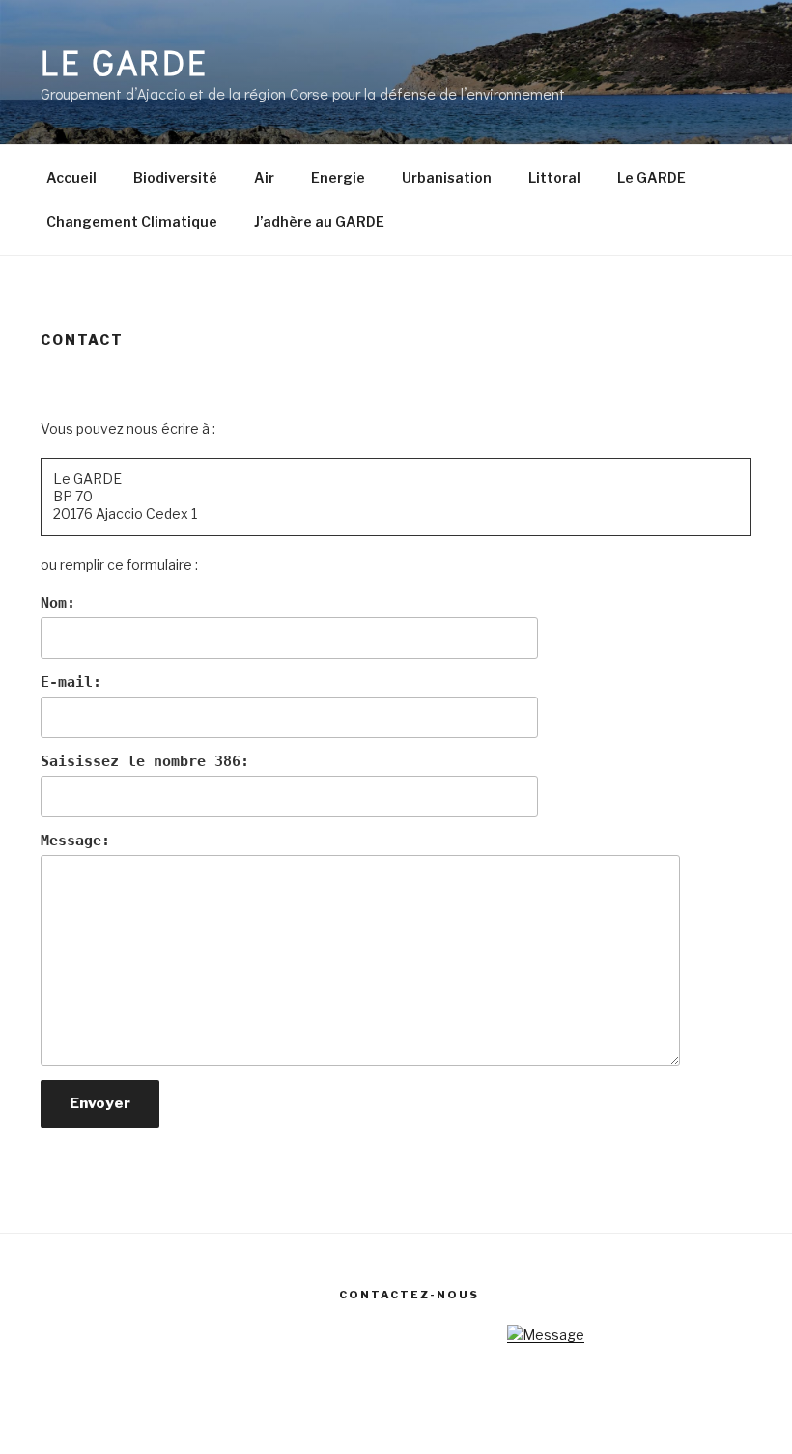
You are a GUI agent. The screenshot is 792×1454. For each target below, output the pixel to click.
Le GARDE (125, 62)
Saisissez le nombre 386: (145, 761)
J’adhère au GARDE (319, 222)
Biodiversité (175, 177)
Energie (338, 177)
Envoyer (100, 1103)
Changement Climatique (131, 222)
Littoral (554, 177)
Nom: (58, 603)
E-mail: (71, 682)
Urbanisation (447, 177)
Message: (75, 840)
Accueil (71, 177)
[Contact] (545, 1334)
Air (264, 177)
